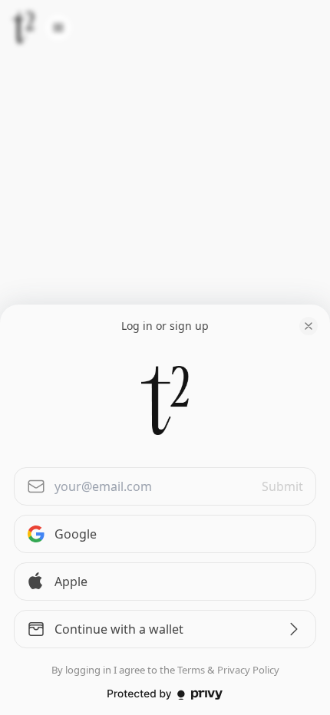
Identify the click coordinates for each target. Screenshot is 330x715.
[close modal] (308, 326)
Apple (70, 581)
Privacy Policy (248, 670)
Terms (191, 670)
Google (75, 534)
